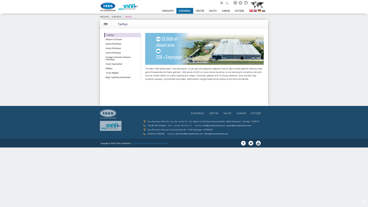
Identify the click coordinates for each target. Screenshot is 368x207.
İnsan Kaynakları (114, 64)
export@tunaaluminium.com (238, 125)
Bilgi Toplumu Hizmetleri (118, 77)
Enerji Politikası (113, 48)
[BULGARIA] (263, 10)
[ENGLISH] (255, 10)
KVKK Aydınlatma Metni (142, 143)
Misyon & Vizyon (114, 39)
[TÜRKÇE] (251, 10)
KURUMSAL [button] (185, 10)
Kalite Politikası (113, 43)
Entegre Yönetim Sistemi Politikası (118, 58)
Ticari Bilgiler (112, 72)
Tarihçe (122, 24)
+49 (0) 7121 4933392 (156, 133)
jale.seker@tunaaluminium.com (189, 133)
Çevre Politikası (113, 52)
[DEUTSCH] (259, 10)
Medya (109, 68)
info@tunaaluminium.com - (214, 125)
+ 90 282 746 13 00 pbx (156, 125)
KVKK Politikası (161, 143)
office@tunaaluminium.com (216, 133)
